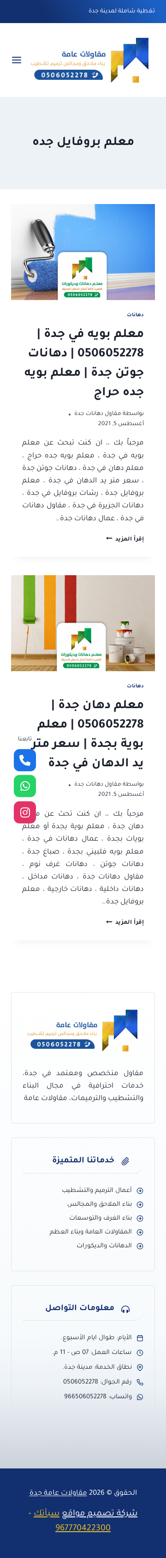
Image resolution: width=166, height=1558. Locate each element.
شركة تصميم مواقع (99, 1514)
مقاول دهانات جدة (97, 414)
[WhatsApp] (25, 786)
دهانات (135, 315)
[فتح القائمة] (16, 60)
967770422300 (83, 1529)
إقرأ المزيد (125, 539)
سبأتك (46, 1514)
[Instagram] (25, 812)
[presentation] (83, 252)
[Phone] (25, 760)
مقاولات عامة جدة (58, 1494)
